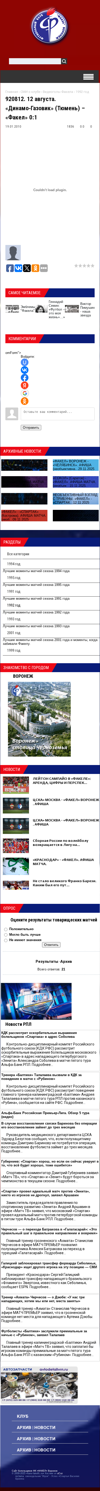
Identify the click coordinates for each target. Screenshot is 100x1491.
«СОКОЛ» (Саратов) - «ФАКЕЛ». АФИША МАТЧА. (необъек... (74, 482)
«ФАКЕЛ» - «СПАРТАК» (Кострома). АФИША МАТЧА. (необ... (23, 515)
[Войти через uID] (24, 362)
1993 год (14, 619)
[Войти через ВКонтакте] (24, 370)
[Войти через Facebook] (24, 377)
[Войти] (73, 62)
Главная (11, 92)
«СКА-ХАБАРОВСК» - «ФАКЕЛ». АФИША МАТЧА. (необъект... (74, 515)
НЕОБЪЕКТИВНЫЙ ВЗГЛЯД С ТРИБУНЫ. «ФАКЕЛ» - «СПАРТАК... (23, 498)
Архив (66, 961)
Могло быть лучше (25, 935)
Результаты (47, 961)
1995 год (14, 577)
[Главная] (50, 25)
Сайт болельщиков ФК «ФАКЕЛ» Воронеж (34, 1471)
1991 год (14, 591)
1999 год (14, 650)
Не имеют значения (25, 940)
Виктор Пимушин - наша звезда (87, 309)
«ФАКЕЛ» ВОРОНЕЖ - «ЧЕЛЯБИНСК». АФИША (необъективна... (72, 465)
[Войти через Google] (25, 393)
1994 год (14, 564)
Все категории (18, 554)
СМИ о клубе (30, 92)
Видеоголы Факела (58, 92)
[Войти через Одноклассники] (24, 401)
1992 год (82, 92)
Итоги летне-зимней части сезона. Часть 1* (21, 465)
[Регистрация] (86, 62)
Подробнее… (42, 1065)
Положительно (21, 929)
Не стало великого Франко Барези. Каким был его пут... (64, 883)
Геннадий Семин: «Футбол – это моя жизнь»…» (57, 309)
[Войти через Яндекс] (24, 385)
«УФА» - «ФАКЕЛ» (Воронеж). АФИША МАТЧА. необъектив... (23, 482)
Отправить (31, 427)
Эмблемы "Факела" (28, 309)
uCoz (60, 1473)
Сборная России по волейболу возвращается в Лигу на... (60, 843)
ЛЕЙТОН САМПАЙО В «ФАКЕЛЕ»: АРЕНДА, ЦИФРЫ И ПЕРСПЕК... (62, 781)
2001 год (14, 633)
